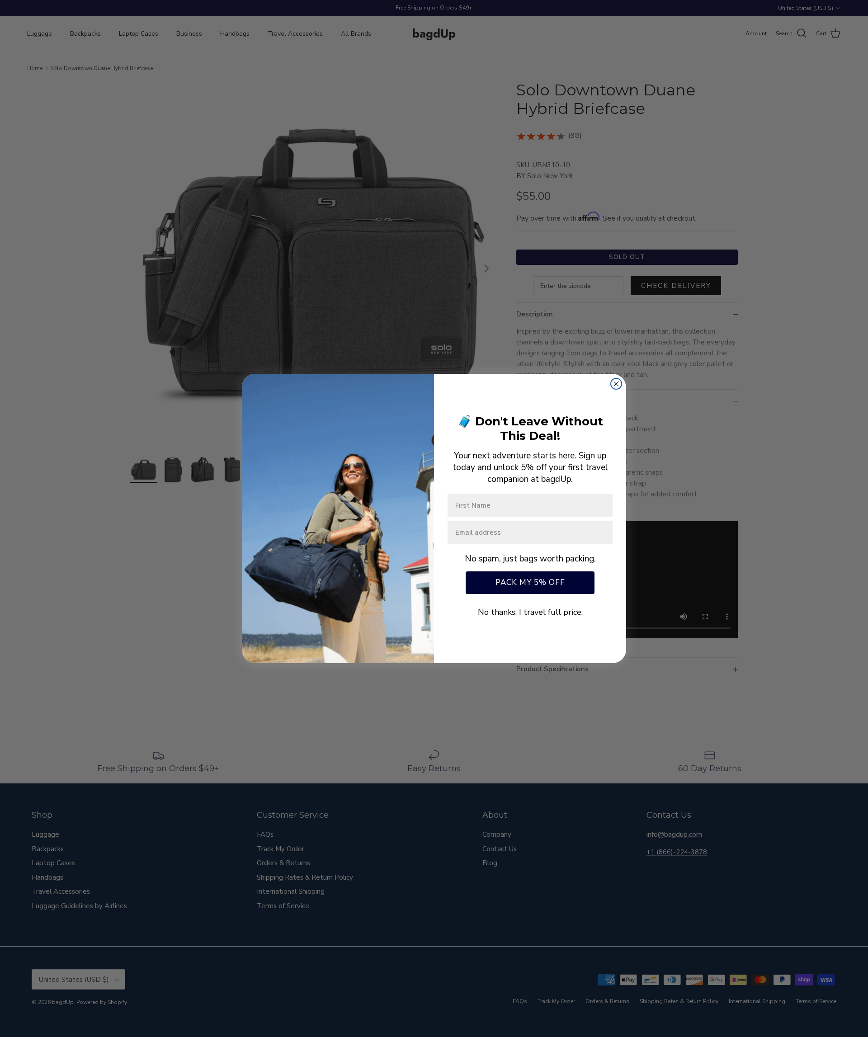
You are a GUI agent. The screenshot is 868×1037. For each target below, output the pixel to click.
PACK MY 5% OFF (530, 582)
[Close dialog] (616, 383)
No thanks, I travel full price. (530, 612)
